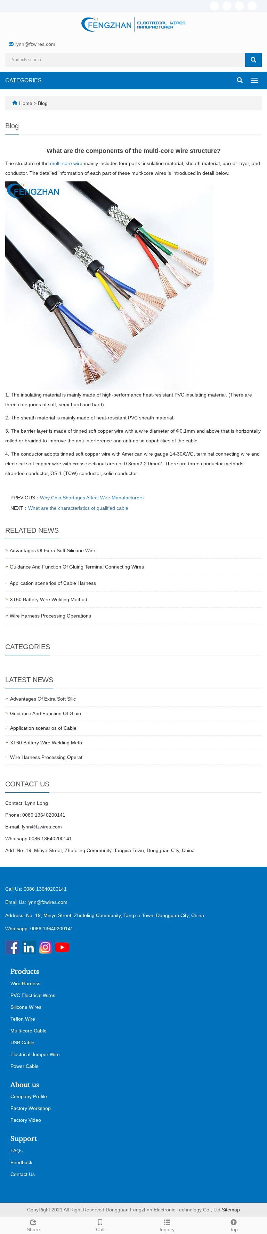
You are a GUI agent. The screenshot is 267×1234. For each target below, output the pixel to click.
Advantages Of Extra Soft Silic (43, 699)
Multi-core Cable (28, 1030)
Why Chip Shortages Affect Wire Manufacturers (92, 497)
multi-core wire (66, 163)
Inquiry (167, 1229)
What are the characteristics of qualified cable (78, 508)
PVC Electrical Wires (32, 995)
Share (33, 1229)
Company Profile (28, 1096)
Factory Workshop (30, 1108)
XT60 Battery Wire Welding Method (48, 599)
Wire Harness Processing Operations (50, 616)
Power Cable (24, 1066)
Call (100, 1229)
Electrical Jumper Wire (35, 1054)
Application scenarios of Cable (43, 728)
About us (24, 1085)
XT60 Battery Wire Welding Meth (46, 742)
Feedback (21, 1162)
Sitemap (231, 1209)
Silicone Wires (25, 1007)
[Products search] (253, 60)
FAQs (16, 1150)
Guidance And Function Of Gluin (45, 713)
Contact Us (22, 1174)
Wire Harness (25, 983)
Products (24, 971)
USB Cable (22, 1042)
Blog (43, 103)
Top (234, 1229)
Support (23, 1139)
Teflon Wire (22, 1019)
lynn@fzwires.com (35, 44)
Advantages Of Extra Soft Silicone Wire (52, 550)
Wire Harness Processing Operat (46, 757)
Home (25, 103)
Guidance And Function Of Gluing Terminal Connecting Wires (77, 567)
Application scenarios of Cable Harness (53, 583)
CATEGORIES (23, 80)
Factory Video (25, 1120)
